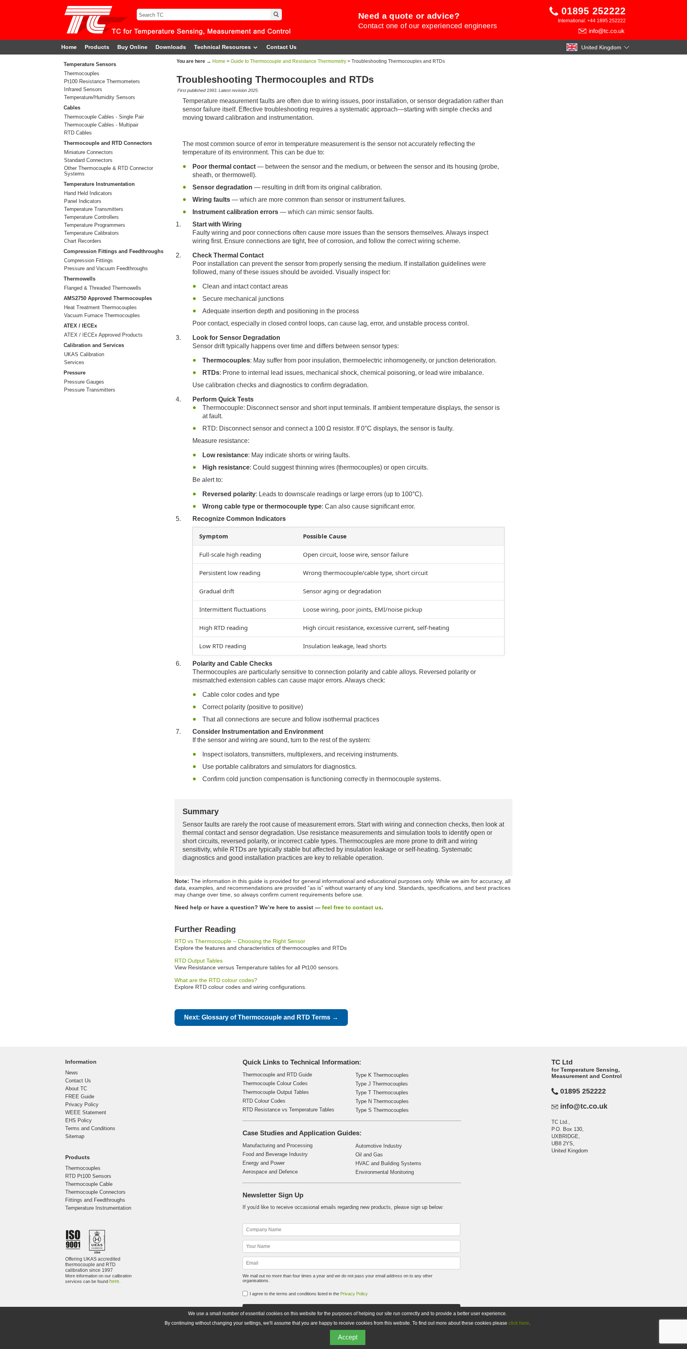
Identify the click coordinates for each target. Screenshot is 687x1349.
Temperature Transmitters (93, 209)
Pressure (74, 373)
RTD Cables (78, 133)
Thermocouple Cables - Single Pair (104, 117)
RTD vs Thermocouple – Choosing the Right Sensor (240, 941)
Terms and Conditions (90, 1128)
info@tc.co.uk (607, 30)
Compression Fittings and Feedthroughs (113, 251)
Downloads (170, 47)
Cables (72, 108)
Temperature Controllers (91, 217)
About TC (76, 1089)
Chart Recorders (82, 241)
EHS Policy (78, 1120)
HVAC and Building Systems (388, 1163)
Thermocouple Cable (89, 1184)
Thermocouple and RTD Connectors (108, 143)
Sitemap (74, 1136)
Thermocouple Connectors (95, 1192)
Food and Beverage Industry (275, 1154)
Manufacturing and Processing (277, 1145)
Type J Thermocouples (381, 1084)
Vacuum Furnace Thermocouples (102, 315)
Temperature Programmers (94, 225)
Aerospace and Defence (270, 1172)
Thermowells (79, 279)
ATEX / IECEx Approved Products (103, 335)
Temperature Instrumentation (99, 184)
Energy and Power (264, 1163)
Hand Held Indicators (88, 193)
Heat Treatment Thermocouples (100, 307)
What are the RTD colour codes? (216, 980)
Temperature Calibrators (91, 233)
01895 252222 (593, 11)
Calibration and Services (94, 345)
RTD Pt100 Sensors (88, 1176)
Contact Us (281, 47)
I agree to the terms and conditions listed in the (309, 1293)
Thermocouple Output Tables (276, 1092)
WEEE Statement (85, 1112)
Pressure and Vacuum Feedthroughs (106, 268)
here (114, 1281)
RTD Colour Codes (264, 1101)
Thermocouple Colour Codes (275, 1083)
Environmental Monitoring (384, 1172)
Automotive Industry (378, 1146)
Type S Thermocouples (382, 1110)
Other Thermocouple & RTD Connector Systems (108, 171)
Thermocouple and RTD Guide (277, 1075)
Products (97, 47)
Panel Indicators (82, 201)
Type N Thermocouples (382, 1101)
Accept (347, 1337)
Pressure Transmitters (89, 390)
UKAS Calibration (84, 354)
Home (69, 47)
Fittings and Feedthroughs (95, 1200)
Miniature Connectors (88, 152)
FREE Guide (79, 1096)
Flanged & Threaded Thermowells (102, 288)
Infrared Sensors (83, 89)
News (71, 1073)
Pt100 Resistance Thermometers (102, 81)
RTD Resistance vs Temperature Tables (288, 1110)
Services (74, 362)
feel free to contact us (352, 907)
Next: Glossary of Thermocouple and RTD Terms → (261, 1017)
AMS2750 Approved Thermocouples (108, 298)
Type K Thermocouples (382, 1075)
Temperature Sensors (90, 64)
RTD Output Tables (199, 960)
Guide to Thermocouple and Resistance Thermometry (288, 61)
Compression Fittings (88, 260)
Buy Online (132, 47)
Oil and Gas (369, 1155)
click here (518, 1323)
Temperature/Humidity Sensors (99, 97)
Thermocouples (81, 73)
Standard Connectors (88, 160)
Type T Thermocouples (381, 1093)
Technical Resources (222, 47)
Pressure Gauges (84, 382)
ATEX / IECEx (80, 326)
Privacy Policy (82, 1104)
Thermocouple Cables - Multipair (101, 125)
